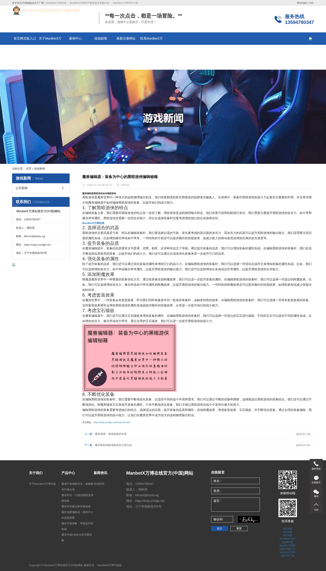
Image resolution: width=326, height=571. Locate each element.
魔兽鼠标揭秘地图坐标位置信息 (113, 445)
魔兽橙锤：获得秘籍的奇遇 (111, 433)
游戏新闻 (100, 38)
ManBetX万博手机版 (110, 565)
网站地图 (302, 3)
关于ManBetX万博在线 (42, 483)
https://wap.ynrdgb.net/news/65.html (112, 422)
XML (311, 3)
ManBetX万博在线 (56, 3)
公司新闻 (21, 188)
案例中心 (75, 38)
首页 (28, 168)
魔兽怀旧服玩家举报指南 (76, 506)
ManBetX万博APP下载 (125, 3)
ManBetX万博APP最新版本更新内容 (89, 3)
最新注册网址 (126, 38)
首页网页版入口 (25, 38)
